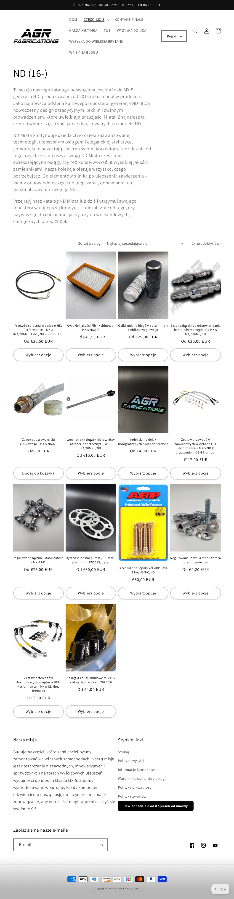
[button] (96, 19)
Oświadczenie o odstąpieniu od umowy (155, 806)
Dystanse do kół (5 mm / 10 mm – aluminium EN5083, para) (91, 560)
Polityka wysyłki (131, 760)
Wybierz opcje (38, 354)
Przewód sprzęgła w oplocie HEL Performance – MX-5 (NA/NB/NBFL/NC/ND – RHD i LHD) (38, 330)
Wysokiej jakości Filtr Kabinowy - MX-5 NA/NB (90, 328)
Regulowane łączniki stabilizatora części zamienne (195, 560)
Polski (171, 36)
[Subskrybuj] (101, 844)
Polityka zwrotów (132, 796)
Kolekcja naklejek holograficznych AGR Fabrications (143, 442)
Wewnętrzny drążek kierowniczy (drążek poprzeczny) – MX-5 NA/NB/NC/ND (91, 444)
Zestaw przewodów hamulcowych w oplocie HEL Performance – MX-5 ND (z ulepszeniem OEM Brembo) (195, 446)
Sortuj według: (90, 243)
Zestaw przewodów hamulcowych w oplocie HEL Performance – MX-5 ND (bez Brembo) (38, 684)
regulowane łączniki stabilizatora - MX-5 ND (38, 560)
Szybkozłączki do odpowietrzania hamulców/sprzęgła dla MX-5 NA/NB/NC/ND (195, 330)
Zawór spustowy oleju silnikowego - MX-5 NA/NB (38, 442)
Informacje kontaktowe (137, 769)
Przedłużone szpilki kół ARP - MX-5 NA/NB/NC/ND (143, 570)
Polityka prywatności (135, 787)
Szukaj (123, 752)
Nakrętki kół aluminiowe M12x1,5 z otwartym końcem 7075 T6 (90, 680)
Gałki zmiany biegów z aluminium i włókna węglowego (143, 328)
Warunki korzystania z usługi (142, 778)
